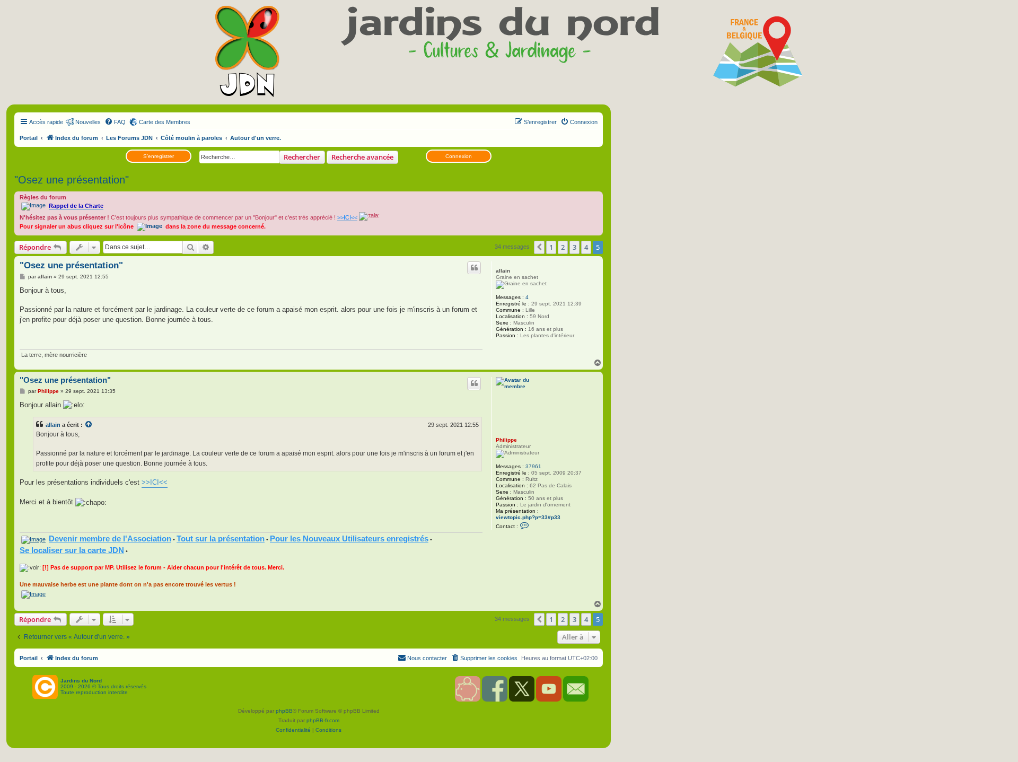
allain (503, 271)
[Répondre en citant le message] (474, 267)
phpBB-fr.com (322, 720)
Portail (29, 138)
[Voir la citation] (89, 425)
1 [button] (551, 247)
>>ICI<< (155, 482)
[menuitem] (115, 122)
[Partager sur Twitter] (462, 338)
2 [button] (563, 247)
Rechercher (302, 157)
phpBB (284, 711)
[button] (539, 247)
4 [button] (586, 247)
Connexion (458, 156)
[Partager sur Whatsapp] (475, 338)
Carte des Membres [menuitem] (164, 122)
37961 (533, 466)
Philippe (506, 440)
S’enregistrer (158, 156)
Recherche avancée (362, 157)
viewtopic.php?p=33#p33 (528, 517)
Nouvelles (88, 122)
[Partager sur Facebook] (448, 338)
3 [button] (574, 247)
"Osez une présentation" (71, 180)
